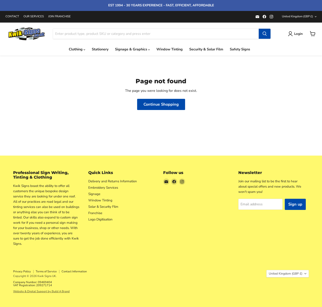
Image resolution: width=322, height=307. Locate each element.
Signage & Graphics (131, 49)
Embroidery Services (103, 187)
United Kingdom (297, 16)
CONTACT (12, 16)
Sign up (295, 204)
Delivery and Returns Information (112, 181)
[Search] (265, 34)
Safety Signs (240, 49)
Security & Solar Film (206, 49)
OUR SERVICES (33, 16)
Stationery (100, 49)
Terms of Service (46, 271)
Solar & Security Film (103, 206)
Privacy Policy (22, 271)
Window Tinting (169, 49)
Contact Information (74, 271)
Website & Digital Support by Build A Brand (41, 291)
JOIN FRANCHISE (59, 16)
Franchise (95, 213)
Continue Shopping (161, 104)
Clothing (76, 49)
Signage (94, 194)
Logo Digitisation (100, 219)
